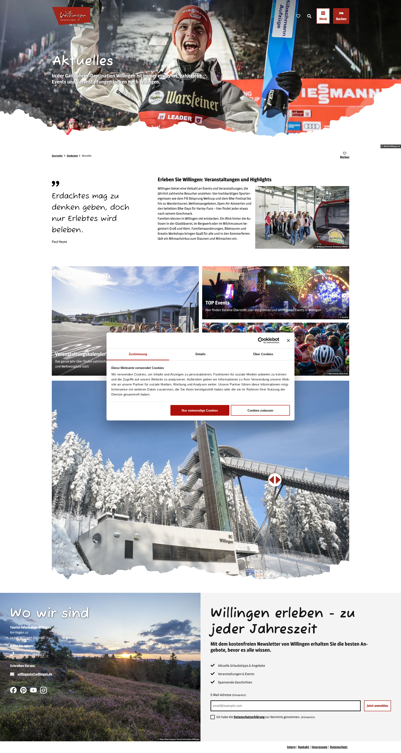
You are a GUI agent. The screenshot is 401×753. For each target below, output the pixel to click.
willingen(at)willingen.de (35, 674)
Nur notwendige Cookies (200, 410)
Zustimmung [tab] (138, 354)
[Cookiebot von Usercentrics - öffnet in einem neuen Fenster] (261, 340)
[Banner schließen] (288, 340)
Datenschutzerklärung (249, 717)
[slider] (275, 480)
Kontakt (303, 747)
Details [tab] (200, 354)
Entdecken (72, 155)
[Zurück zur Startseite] (71, 16)
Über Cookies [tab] (263, 354)
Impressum (319, 747)
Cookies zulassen (260, 410)
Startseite (57, 155)
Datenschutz (339, 747)
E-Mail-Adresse (228, 695)
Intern (291, 747)
